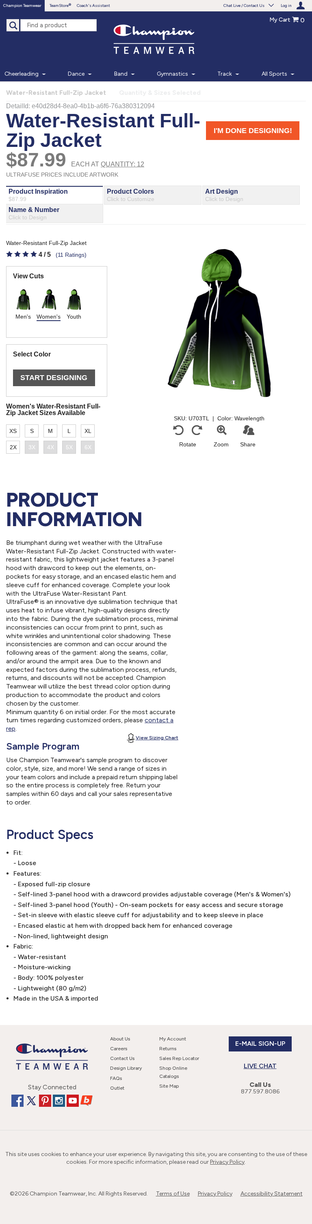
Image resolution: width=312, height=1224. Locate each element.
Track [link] (224, 73)
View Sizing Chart (157, 738)
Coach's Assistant (93, 5)
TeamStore (59, 5)
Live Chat (260, 1066)
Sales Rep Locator (179, 1058)
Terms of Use (173, 1193)
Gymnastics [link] (172, 73)
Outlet (117, 1088)
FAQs (116, 1078)
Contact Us (122, 1058)
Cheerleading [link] (21, 73)
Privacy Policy (227, 1161)
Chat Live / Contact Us (243, 5)
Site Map (169, 1086)
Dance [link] (76, 73)
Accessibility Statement (271, 1193)
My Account (172, 1039)
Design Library (126, 1068)
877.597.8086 (260, 1091)
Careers (118, 1048)
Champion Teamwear (22, 5)
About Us (120, 1039)
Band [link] (121, 73)
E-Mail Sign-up (260, 1043)
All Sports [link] (274, 73)
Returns (167, 1048)
